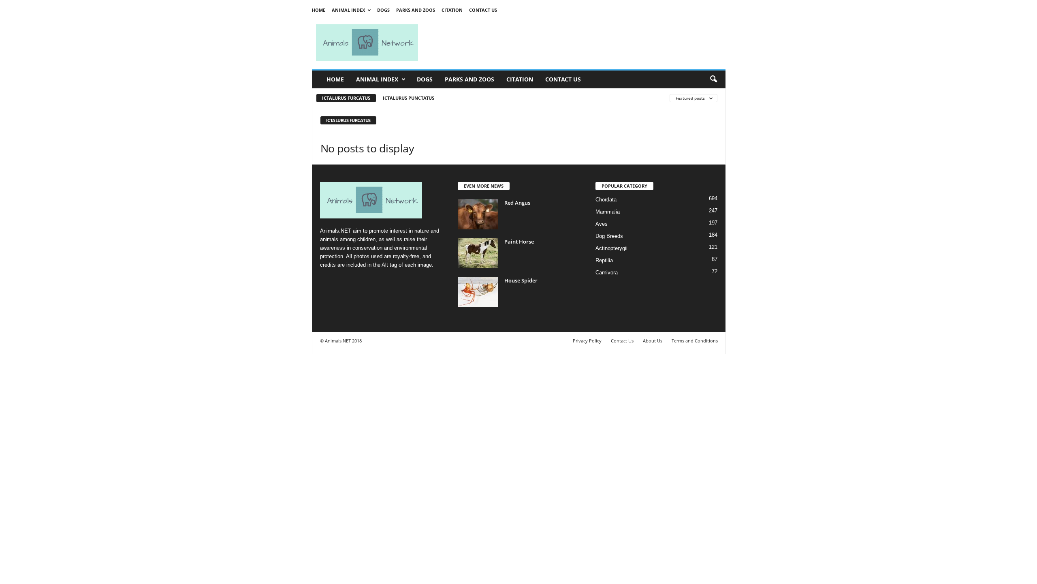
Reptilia (604, 260)
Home (318, 10)
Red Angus (517, 202)
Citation (452, 10)
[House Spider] (478, 292)
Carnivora (606, 273)
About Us (652, 341)
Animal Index (348, 10)
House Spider (521, 280)
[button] (713, 79)
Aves (601, 224)
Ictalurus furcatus (346, 98)
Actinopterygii (611, 248)
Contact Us (483, 10)
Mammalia (607, 212)
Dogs (383, 10)
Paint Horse (519, 241)
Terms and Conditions (695, 341)
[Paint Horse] (478, 253)
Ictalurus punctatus (408, 98)
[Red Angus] (478, 214)
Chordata (606, 200)
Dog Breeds (609, 236)
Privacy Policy (587, 341)
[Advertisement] (575, 42)
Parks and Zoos (415, 10)
